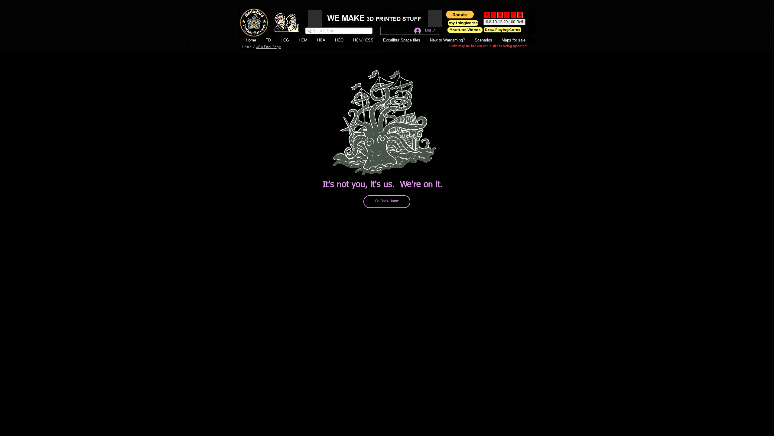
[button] (342, 40)
